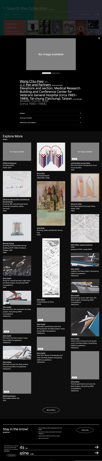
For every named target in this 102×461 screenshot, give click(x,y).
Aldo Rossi (40, 228)
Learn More (7, 451)
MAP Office (41, 300)
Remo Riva (41, 173)
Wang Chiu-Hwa (31, 81)
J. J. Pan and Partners (35, 85)
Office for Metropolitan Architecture (16, 199)
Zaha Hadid (7, 278)
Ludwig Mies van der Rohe (80, 163)
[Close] (99, 38)
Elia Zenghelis (8, 202)
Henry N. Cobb (76, 204)
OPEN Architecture (9, 163)
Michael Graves (8, 243)
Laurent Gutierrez (86, 245)
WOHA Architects (9, 396)
